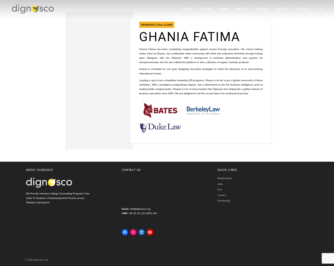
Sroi (219, 189)
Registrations (224, 178)
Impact (241, 9)
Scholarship (223, 200)
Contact (283, 9)
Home (187, 9)
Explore (205, 9)
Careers (261, 9)
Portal (303, 9)
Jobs (220, 184)
